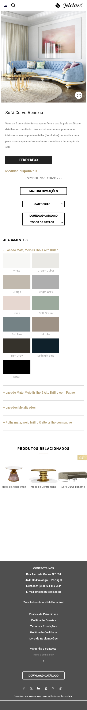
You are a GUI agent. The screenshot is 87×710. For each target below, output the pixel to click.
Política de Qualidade (43, 632)
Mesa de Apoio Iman (14, 486)
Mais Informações (43, 191)
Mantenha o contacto (43, 648)
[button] (40, 492)
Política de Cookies (43, 620)
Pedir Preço (28, 160)
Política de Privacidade (43, 614)
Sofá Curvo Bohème (73, 486)
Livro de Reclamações (43, 638)
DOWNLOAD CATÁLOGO (44, 215)
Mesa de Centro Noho (43, 486)
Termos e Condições (43, 626)
